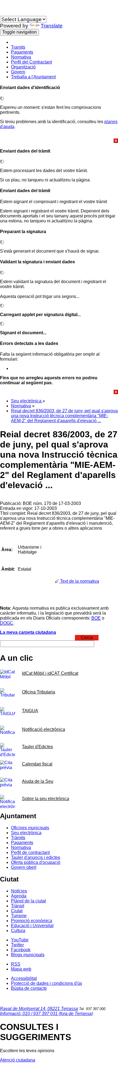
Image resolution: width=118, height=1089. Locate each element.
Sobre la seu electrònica (45, 798)
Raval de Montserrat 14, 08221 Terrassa (39, 1008)
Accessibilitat (24, 978)
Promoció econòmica (31, 920)
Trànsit (17, 905)
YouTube (20, 940)
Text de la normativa (79, 581)
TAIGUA (30, 710)
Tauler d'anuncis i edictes (35, 857)
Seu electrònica (27, 401)
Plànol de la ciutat (28, 901)
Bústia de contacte (29, 988)
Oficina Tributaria (38, 692)
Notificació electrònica (43, 729)
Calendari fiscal (37, 764)
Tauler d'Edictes (37, 746)
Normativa (21, 57)
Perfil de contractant (30, 852)
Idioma (6, 13)
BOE (96, 618)
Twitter (17, 944)
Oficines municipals (30, 827)
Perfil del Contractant (31, 62)
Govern (18, 72)
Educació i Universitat (32, 925)
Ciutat (17, 910)
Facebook (20, 949)
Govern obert (23, 867)
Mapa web (21, 969)
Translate (52, 26)
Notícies (19, 891)
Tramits (18, 47)
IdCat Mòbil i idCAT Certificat (50, 673)
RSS (15, 964)
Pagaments (22, 52)
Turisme (19, 915)
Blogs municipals (27, 954)
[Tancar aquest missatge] (59, 141)
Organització (23, 67)
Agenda (18, 896)
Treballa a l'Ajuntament (33, 76)
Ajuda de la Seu (37, 781)
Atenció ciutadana (17, 1060)
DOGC (6, 623)
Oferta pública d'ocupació (35, 862)
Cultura (18, 930)
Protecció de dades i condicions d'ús (46, 983)
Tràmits (18, 837)
